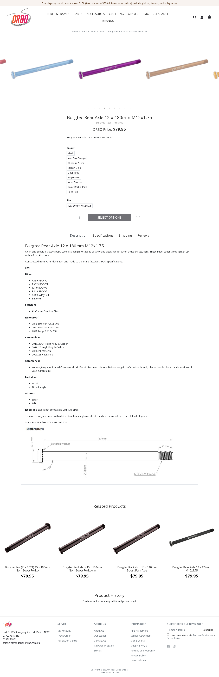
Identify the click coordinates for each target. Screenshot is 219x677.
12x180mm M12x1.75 (80, 205)
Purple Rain (74, 177)
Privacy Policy (138, 655)
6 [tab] (114, 108)
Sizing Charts (138, 640)
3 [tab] (99, 108)
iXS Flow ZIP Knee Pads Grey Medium (28, 663)
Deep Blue (73, 172)
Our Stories (100, 635)
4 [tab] (104, 108)
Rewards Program (104, 645)
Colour (70, 148)
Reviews (143, 235)
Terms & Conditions (202, 635)
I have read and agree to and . (191, 636)
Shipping (125, 235)
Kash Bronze (75, 182)
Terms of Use (138, 660)
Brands (108, 21)
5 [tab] (109, 108)
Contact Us (100, 640)
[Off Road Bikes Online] (20, 17)
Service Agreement (141, 635)
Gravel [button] (133, 14)
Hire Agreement (139, 630)
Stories (98, 650)
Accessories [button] (96, 14)
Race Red (73, 191)
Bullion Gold (74, 167)
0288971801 (9, 639)
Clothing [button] (116, 14)
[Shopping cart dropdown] (209, 17)
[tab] (78, 235)
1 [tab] (89, 108)
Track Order (64, 635)
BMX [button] (146, 14)
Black (71, 153)
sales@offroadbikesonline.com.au (21, 642)
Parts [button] (78, 14)
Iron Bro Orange (77, 158)
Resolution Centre (67, 640)
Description (78, 235)
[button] (194, 17)
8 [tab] (125, 108)
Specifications (103, 235)
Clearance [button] (161, 14)
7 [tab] (119, 108)
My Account (64, 630)
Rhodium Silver (76, 163)
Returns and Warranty (143, 650)
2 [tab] (94, 108)
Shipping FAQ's (139, 645)
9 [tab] (130, 108)
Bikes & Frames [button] (58, 14)
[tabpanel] (48, 69)
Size (69, 200)
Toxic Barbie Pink (77, 187)
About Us (99, 630)
